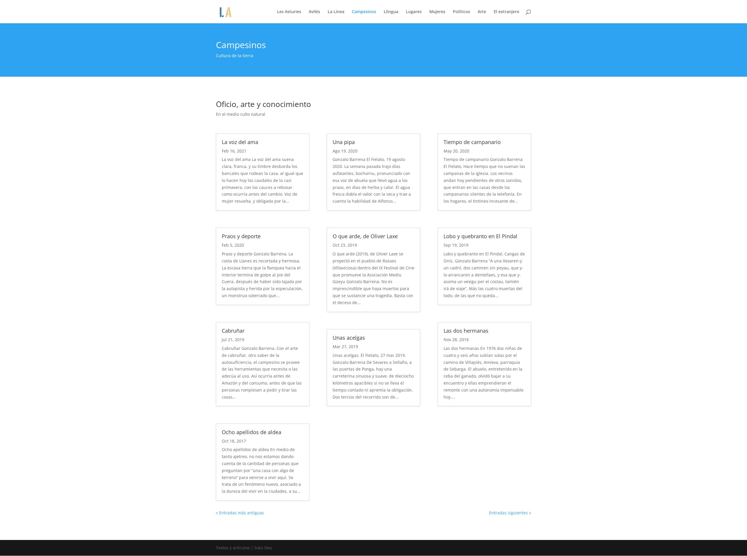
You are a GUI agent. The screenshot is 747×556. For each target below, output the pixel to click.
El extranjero (506, 12)
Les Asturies (289, 12)
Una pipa (344, 141)
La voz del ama (240, 141)
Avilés (314, 12)
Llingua (391, 12)
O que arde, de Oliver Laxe (365, 236)
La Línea (336, 12)
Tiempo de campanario (472, 141)
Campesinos (364, 12)
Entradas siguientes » (510, 512)
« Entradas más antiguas (240, 512)
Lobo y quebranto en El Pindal (480, 236)
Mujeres (437, 12)
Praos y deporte (241, 236)
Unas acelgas (349, 337)
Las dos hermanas (466, 330)
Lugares (414, 12)
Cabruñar (233, 330)
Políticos (461, 12)
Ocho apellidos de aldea (251, 432)
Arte (482, 12)
